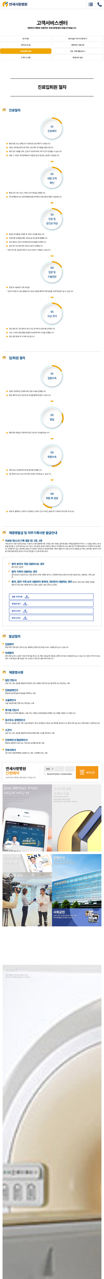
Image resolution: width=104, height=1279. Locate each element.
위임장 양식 (16, 603)
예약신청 (90, 772)
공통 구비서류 (17, 596)
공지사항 (26, 38)
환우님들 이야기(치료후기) (77, 38)
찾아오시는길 (25, 45)
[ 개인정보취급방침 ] (66, 774)
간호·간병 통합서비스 (77, 51)
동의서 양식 (16, 611)
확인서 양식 (16, 618)
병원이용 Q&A (78, 57)
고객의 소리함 (26, 57)
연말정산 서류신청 (77, 45)
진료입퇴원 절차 (25, 51)
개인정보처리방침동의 (59, 774)
